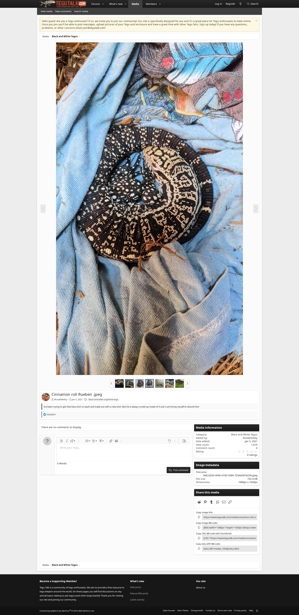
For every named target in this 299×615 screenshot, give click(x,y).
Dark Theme (182, 610)
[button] (103, 4)
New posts (135, 587)
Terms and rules (225, 610)
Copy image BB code (206, 522)
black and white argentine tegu (103, 399)
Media (135, 4)
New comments (63, 11)
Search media (81, 11)
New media (46, 11)
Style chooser (169, 610)
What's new (116, 4)
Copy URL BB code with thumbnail (213, 533)
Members (151, 4)
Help (251, 610)
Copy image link (204, 512)
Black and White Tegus (244, 434)
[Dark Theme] (240, 4)
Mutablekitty (60, 399)
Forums (95, 4)
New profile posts (139, 593)
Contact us (210, 610)
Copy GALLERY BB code (208, 543)
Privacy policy (240, 610)
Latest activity (137, 599)
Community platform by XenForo (67, 610)
